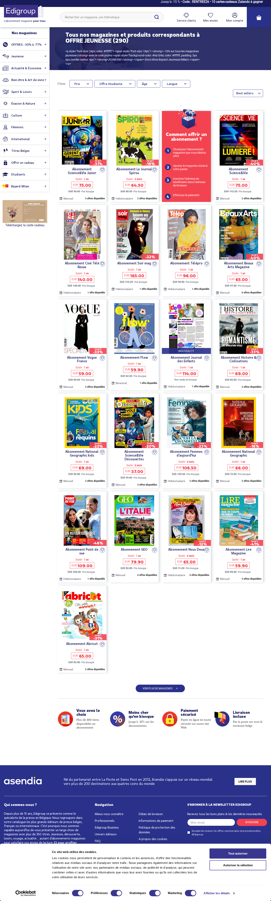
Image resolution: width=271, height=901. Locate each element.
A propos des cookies (153, 839)
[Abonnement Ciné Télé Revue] (82, 234)
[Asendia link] (23, 781)
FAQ (98, 841)
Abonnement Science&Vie (238, 170)
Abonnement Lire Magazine (239, 551)
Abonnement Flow (134, 357)
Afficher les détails (217, 893)
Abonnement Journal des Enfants (186, 359)
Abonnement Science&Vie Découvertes (134, 455)
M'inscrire (252, 822)
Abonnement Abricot (82, 644)
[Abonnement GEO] (134, 520)
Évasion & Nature (23, 103)
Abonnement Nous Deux (186, 549)
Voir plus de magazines (157, 688)
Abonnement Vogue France (82, 359)
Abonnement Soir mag (134, 263)
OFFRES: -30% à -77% (26, 44)
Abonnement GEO (134, 549)
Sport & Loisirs (21, 91)
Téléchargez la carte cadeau (24, 225)
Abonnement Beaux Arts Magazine (238, 265)
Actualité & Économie (26, 68)
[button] (102, 169)
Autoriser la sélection (238, 865)
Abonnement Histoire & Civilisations (238, 359)
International (20, 139)
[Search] (156, 17)
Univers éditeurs (106, 834)
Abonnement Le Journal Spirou (134, 170)
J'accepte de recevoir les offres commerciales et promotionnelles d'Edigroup (226, 832)
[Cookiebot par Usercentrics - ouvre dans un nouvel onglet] (25, 893)
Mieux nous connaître (109, 814)
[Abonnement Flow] (134, 328)
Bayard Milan (19, 186)
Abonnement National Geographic (238, 453)
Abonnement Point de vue (81, 551)
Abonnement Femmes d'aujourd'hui (186, 453)
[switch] (116, 893)
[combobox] (111, 17)
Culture (16, 115)
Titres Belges (20, 150)
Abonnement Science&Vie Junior (82, 170)
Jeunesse (17, 56)
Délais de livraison (151, 814)
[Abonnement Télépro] (186, 234)
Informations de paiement (156, 820)
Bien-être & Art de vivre (27, 80)
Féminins (17, 127)
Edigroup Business (107, 827)
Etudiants (18, 174)
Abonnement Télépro (186, 263)
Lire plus (245, 781)
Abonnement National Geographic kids (82, 453)
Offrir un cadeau (22, 162)
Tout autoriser (238, 853)
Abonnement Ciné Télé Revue (82, 265)
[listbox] (248, 93)
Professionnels (104, 820)
